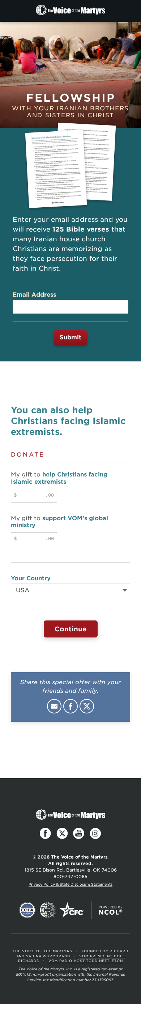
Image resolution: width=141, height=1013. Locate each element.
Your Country (31, 578)
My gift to (59, 478)
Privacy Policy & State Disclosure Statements (70, 884)
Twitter (87, 706)
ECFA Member (27, 910)
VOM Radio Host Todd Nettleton (85, 961)
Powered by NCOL (111, 910)
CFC (71, 910)
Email (54, 706)
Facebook (70, 706)
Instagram (95, 833)
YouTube (79, 833)
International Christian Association (47, 910)
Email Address (34, 294)
